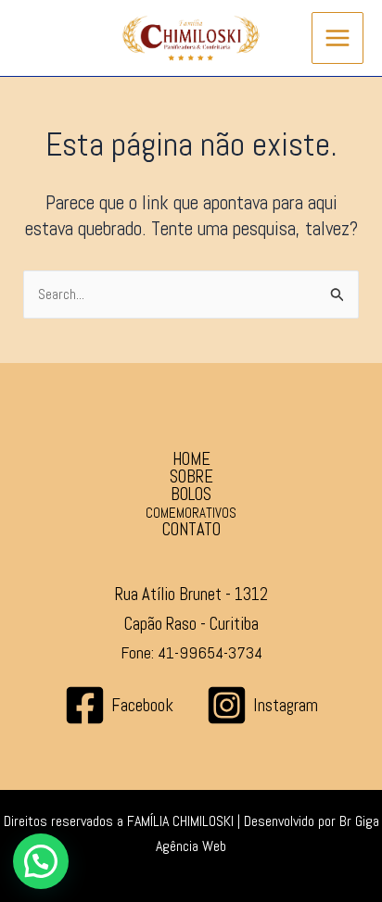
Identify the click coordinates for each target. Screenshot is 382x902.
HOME (191, 459)
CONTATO (191, 530)
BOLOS (191, 494)
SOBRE (191, 477)
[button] (41, 861)
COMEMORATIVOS (191, 512)
